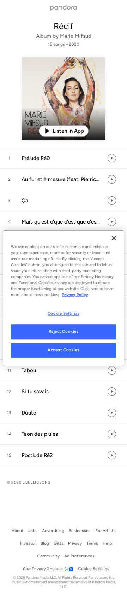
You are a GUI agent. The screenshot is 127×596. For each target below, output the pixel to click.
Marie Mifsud (75, 36)
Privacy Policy (75, 294)
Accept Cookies (63, 349)
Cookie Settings (64, 313)
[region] (63, 298)
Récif (63, 26)
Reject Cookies (64, 331)
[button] (63, 158)
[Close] (114, 238)
